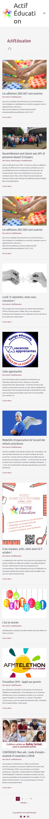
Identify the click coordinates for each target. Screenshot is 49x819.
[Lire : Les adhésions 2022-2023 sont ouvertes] (24, 211)
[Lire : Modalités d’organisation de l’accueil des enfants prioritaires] (24, 423)
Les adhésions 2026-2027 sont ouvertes (22, 93)
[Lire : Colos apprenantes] (20, 349)
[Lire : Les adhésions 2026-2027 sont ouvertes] (24, 74)
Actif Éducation (25, 13)
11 (31, 799)
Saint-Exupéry (16, 160)
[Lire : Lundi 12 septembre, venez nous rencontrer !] (24, 278)
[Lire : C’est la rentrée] (24, 603)
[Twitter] (24, 817)
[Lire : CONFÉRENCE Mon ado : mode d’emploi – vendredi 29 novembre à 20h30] (24, 733)
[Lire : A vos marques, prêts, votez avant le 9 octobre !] (24, 513)
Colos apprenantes (12, 371)
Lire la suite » (7, 117)
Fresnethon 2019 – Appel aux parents (21, 681)
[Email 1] (28, 817)
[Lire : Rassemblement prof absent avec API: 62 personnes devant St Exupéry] (24, 138)
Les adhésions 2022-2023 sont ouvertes (22, 229)
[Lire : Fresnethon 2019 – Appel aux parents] (24, 663)
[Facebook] (21, 817)
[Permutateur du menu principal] (44, 13)
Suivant (24, 803)
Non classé (6, 97)
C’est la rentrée (10, 622)
